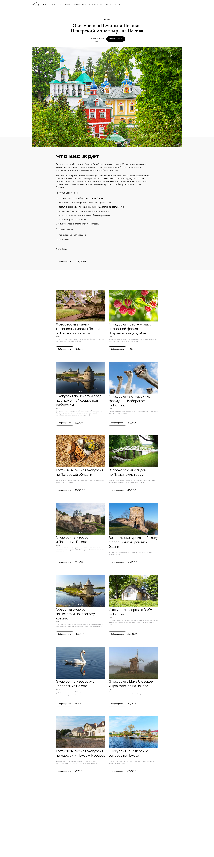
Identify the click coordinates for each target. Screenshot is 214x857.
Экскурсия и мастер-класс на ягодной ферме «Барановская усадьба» (130, 329)
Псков (107, 19)
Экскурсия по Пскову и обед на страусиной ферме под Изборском (79, 401)
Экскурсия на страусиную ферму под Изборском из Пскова (129, 401)
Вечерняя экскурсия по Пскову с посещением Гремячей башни (133, 542)
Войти (45, 4)
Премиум (68, 4)
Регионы (76, 4)
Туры (83, 4)
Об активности (97, 39)
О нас (60, 4)
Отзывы (109, 4)
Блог (102, 4)
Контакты (117, 4)
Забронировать (116, 39)
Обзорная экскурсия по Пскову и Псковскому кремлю (75, 614)
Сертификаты (93, 4)
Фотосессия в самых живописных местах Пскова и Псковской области (78, 329)
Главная (52, 4)
